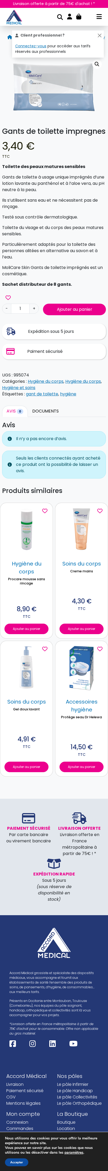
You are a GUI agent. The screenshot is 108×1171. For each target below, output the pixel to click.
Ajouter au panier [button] (26, 629)
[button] (97, 64)
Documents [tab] (45, 411)
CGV (11, 1097)
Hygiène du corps (45, 381)
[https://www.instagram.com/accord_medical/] (32, 1045)
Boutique (66, 1122)
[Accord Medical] (16, 17)
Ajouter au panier (74, 309)
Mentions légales (23, 1103)
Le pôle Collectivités (77, 1097)
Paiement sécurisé (25, 1091)
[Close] (99, 35)
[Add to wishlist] (8, 298)
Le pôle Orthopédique (79, 1103)
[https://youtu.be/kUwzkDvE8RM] (73, 1045)
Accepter (16, 1162)
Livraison (15, 1084)
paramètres (73, 1152)
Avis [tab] (14, 411)
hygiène (68, 394)
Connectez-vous (30, 46)
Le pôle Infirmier (72, 1084)
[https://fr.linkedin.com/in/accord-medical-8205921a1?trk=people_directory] (52, 1045)
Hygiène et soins (18, 388)
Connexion (17, 1122)
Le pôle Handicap (75, 1091)
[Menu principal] (99, 17)
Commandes (19, 1129)
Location (66, 1129)
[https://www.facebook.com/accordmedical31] (12, 1045)
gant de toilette (42, 394)
